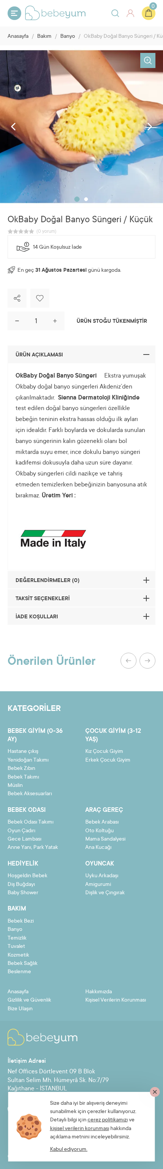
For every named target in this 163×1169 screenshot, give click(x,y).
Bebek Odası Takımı (30, 822)
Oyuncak (99, 864)
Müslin (15, 786)
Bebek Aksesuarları (30, 794)
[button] (77, 199)
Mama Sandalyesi (105, 839)
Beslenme (19, 972)
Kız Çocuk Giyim (104, 752)
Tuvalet (16, 947)
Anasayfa (18, 37)
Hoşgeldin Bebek (27, 876)
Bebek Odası (27, 810)
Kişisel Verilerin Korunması (115, 1000)
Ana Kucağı (98, 848)
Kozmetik (18, 955)
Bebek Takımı (23, 777)
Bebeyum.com (55, 12)
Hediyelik (23, 864)
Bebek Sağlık (23, 964)
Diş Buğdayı (21, 885)
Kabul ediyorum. (69, 1150)
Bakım (44, 37)
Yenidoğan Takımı (28, 760)
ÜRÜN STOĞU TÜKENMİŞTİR (112, 322)
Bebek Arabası (102, 822)
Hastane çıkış (23, 752)
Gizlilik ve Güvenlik (29, 1000)
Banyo (67, 37)
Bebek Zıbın (21, 769)
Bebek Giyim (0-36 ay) (35, 735)
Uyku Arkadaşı (101, 876)
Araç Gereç (104, 810)
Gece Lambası (24, 839)
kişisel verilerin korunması (79, 1129)
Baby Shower (23, 893)
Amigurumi (98, 885)
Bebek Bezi (21, 921)
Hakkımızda (98, 992)
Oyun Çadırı (21, 831)
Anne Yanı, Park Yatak (33, 848)
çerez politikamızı (108, 1120)
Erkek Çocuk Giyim (107, 760)
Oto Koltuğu (99, 831)
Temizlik (17, 938)
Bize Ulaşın (20, 1009)
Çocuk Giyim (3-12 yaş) (113, 735)
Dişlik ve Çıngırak (105, 893)
